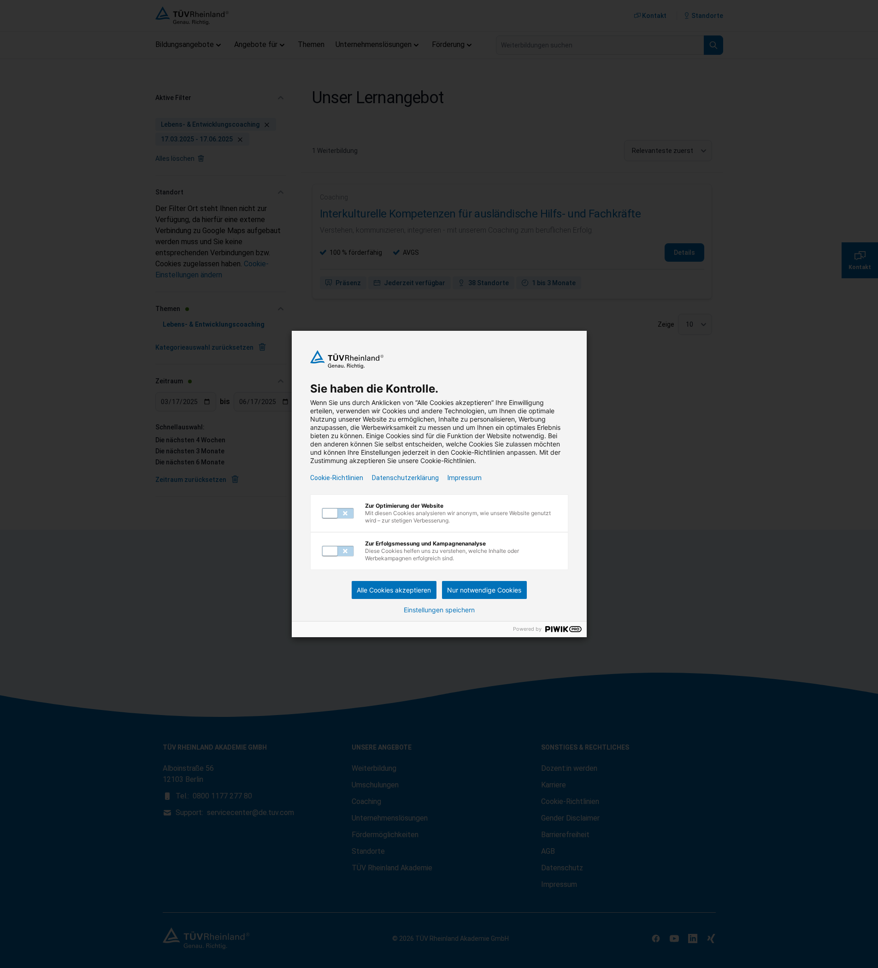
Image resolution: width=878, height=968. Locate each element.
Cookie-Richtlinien (336, 477)
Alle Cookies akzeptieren (394, 590)
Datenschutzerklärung (405, 477)
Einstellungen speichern (439, 610)
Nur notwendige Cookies (484, 590)
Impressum (465, 477)
